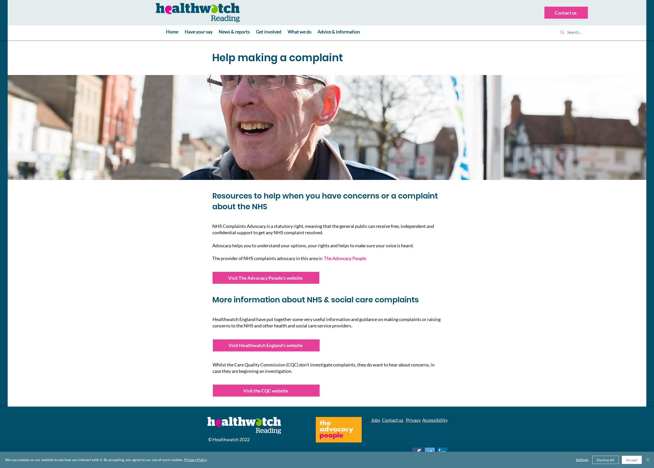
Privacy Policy (195, 460)
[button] (198, 31)
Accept (631, 460)
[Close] (648, 460)
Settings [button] (582, 460)
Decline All (605, 460)
